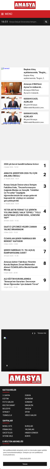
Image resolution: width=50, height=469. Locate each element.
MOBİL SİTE (7, 426)
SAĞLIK (28, 409)
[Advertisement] (25, 47)
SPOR (27, 412)
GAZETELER (7, 433)
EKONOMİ (29, 399)
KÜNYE (28, 436)
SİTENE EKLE (8, 436)
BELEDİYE (7, 409)
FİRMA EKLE (7, 429)
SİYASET (6, 412)
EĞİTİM (6, 399)
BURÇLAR (29, 426)
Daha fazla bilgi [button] (25, 458)
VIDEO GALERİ (30, 415)
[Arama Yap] (46, 22)
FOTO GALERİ (8, 402)
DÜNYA (28, 395)
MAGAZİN (29, 405)
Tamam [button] (25, 464)
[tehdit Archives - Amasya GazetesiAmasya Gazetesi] (25, 5)
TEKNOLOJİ (7, 415)
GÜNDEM (28, 402)
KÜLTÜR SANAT (9, 405)
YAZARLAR (29, 429)
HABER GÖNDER (31, 433)
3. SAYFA (6, 395)
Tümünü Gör (42, 333)
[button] (33, 330)
